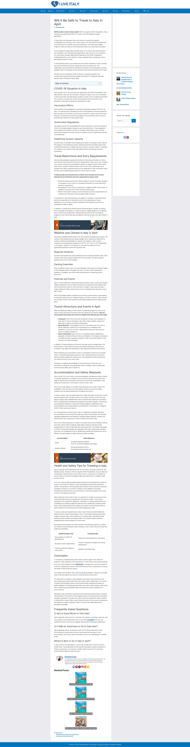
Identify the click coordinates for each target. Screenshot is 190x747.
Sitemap (119, 744)
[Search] (134, 120)
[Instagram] (82, 667)
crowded (90, 620)
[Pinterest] (76, 667)
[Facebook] (73, 667)
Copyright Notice (83, 744)
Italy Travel (59, 732)
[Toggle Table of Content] (99, 83)
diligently (79, 564)
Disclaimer (113, 744)
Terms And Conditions (103, 744)
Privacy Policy (93, 744)
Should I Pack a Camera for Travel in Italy (67, 734)
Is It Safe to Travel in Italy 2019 (64, 736)
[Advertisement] (113, 4)
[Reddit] (85, 667)
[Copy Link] (88, 667)
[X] (79, 667)
